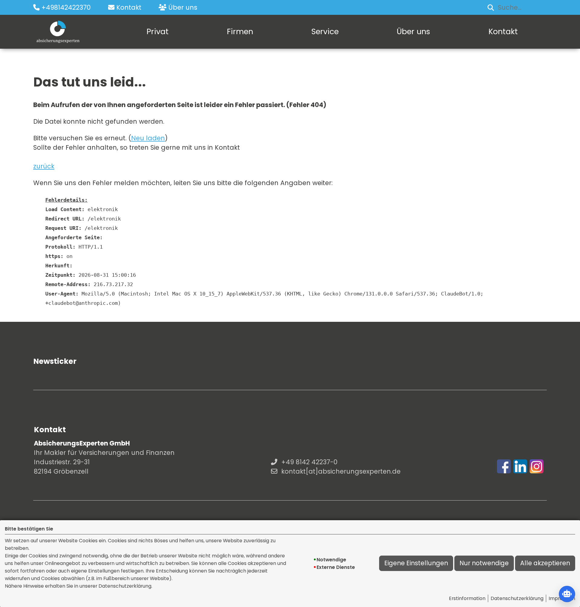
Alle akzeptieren (545, 563)
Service (325, 31)
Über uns (413, 31)
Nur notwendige (484, 563)
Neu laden (148, 138)
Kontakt (503, 31)
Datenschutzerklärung (517, 598)
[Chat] (567, 594)
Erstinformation (467, 598)
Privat (158, 31)
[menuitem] (158, 31)
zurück (43, 166)
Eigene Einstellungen (416, 563)
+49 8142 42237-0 (309, 462)
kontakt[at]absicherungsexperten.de (341, 471)
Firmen (240, 31)
